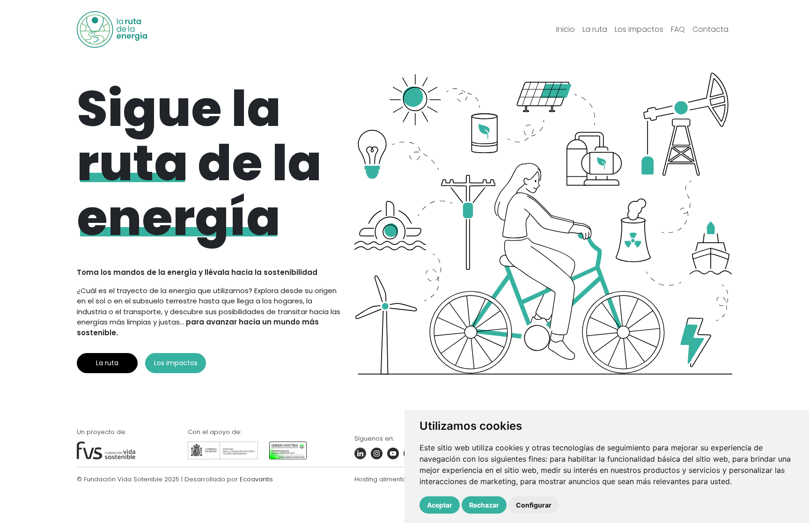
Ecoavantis (256, 479)
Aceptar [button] (439, 505)
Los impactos (176, 363)
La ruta (107, 363)
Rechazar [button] (484, 505)
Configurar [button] (534, 505)
